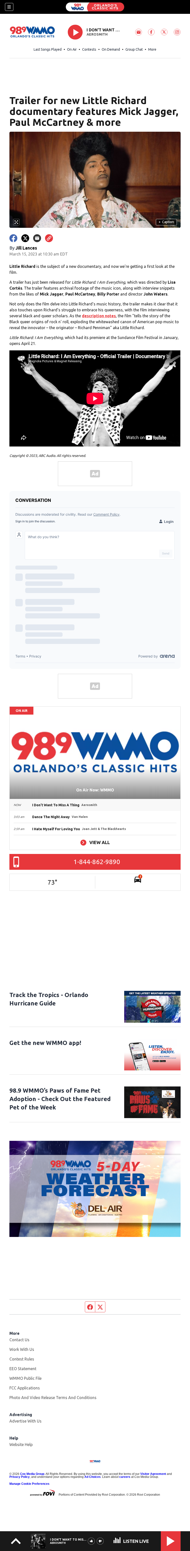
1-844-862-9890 (96, 861)
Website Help (21, 1444)
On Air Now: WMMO (95, 790)
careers (124, 1477)
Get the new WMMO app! (45, 1043)
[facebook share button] (13, 238)
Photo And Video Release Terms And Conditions (52, 1397)
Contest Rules (21, 1359)
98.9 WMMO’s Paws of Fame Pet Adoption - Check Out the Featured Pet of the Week (60, 1099)
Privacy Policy (19, 1477)
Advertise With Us (25, 1421)
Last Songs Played (48, 49)
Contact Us (19, 1340)
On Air (72, 49)
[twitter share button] (25, 238)
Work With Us (21, 1349)
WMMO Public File (25, 1378)
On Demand (111, 49)
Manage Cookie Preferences (29, 1484)
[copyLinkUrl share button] (49, 238)
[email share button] (37, 238)
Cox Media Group (32, 1474)
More (152, 49)
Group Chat (134, 49)
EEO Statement (22, 1368)
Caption (166, 222)
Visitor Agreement (153, 1474)
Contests (89, 49)
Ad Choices (92, 1477)
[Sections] (9, 7)
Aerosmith (97, 34)
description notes (99, 316)
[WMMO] (95, 7)
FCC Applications (24, 1388)
